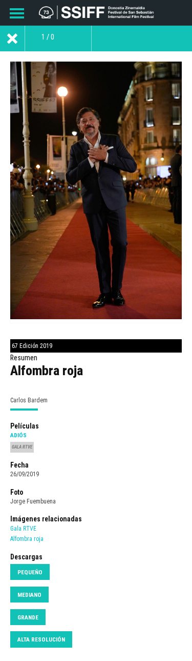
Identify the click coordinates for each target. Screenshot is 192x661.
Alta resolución (41, 639)
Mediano (29, 594)
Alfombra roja (27, 538)
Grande (27, 617)
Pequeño (29, 572)
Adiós (18, 435)
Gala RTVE (23, 528)
